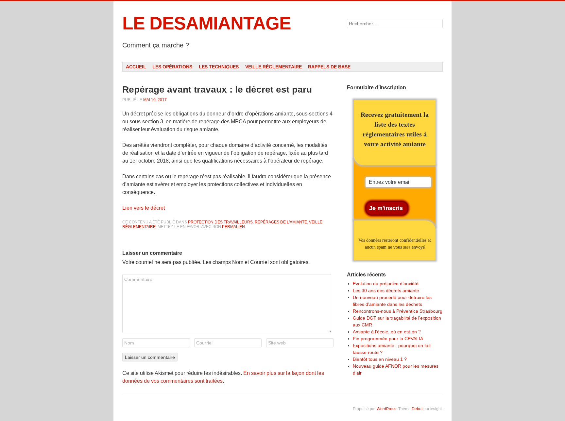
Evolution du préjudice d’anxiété (386, 283)
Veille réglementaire (273, 66)
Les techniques (219, 66)
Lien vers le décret (143, 208)
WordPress (386, 409)
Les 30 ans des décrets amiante (386, 290)
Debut (417, 409)
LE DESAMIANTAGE (206, 23)
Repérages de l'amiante (281, 222)
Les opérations (172, 66)
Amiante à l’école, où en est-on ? (387, 331)
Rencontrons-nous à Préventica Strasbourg (397, 311)
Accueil (136, 66)
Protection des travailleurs (220, 222)
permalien (233, 226)
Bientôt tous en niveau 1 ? (380, 359)
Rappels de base (329, 66)
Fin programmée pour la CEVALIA (388, 338)
